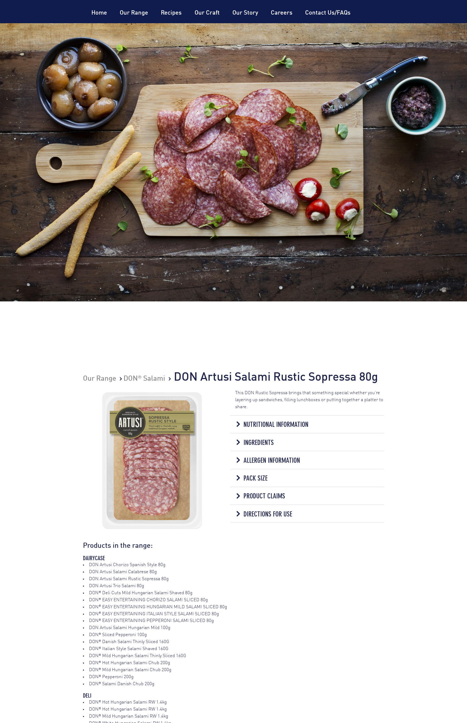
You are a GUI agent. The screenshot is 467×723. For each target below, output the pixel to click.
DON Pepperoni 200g (111, 677)
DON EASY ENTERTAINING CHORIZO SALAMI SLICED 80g (148, 600)
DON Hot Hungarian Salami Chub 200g (129, 663)
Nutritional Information (275, 424)
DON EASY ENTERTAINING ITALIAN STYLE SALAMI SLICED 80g (154, 614)
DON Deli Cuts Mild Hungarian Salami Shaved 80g (140, 593)
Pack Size (255, 478)
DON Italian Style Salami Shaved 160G (128, 649)
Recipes (171, 13)
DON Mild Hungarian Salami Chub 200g (130, 670)
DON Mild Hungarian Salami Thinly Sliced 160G (137, 656)
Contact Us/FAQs (328, 13)
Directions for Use (267, 514)
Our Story (245, 13)
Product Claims (264, 496)
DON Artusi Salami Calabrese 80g (123, 572)
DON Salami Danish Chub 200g (121, 684)
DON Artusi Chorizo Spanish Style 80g (127, 565)
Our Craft (207, 13)
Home (99, 13)
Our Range (134, 13)
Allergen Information (271, 460)
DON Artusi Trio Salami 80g (116, 586)
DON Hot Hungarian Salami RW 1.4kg (128, 702)
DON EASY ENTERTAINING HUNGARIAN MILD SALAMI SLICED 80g (158, 607)
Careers (281, 13)
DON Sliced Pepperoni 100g (118, 635)
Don (59, 23)
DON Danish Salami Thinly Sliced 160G (129, 642)
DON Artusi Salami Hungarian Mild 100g (129, 628)
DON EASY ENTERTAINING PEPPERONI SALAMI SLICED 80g (151, 621)
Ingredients (258, 442)
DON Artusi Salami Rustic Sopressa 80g (129, 579)
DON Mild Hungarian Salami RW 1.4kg (128, 716)
